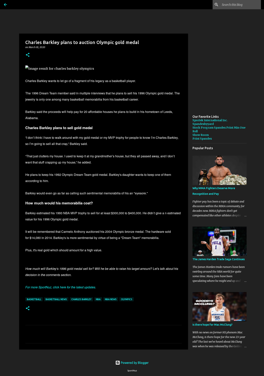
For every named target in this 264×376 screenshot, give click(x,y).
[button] (27, 55)
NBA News (111, 299)
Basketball (34, 299)
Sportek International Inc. (209, 120)
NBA (98, 299)
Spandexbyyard (203, 124)
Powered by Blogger (134, 362)
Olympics (126, 299)
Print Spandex (202, 138)
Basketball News (56, 299)
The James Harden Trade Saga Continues (218, 259)
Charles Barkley (81, 299)
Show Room (200, 135)
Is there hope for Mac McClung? (212, 324)
